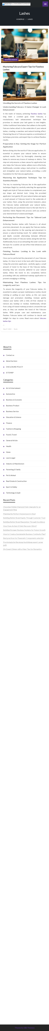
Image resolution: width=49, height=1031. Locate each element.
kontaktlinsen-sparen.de (12, 835)
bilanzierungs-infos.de (12, 652)
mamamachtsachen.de (12, 745)
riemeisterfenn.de (10, 777)
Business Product (12, 406)
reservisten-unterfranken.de (14, 617)
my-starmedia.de (9, 756)
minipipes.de (8, 698)
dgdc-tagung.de (9, 730)
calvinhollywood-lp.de (11, 829)
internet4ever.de (9, 873)
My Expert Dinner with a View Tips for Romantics (22, 549)
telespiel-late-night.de (11, 893)
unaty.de (6, 571)
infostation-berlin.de (11, 625)
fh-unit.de (7, 603)
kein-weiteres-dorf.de (11, 806)
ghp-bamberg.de (9, 684)
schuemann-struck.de (11, 870)
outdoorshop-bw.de (11, 675)
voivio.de (6, 1013)
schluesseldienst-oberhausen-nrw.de (17, 771)
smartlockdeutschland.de (13, 724)
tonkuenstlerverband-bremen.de (16, 986)
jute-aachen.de (9, 820)
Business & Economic (14, 400)
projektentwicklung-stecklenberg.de (17, 666)
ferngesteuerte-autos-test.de (14, 727)
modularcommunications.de (14, 669)
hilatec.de (7, 620)
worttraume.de (9, 559)
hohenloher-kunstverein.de (13, 849)
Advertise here (11, 361)
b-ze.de (6, 1004)
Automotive (10, 394)
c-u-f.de (6, 981)
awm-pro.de (8, 609)
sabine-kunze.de (9, 908)
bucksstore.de (8, 654)
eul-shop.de (7, 916)
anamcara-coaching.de (12, 739)
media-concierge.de (11, 983)
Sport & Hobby (11, 487)
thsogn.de (7, 945)
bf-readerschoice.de (11, 852)
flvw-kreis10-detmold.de (13, 774)
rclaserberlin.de (9, 606)
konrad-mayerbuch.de (12, 689)
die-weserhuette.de (10, 838)
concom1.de (8, 937)
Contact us (10, 355)
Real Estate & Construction (16, 481)
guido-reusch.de (9, 826)
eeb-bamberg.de (9, 875)
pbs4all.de (7, 695)
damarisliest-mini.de (11, 687)
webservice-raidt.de (11, 887)
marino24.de (8, 707)
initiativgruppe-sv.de (11, 640)
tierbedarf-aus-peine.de (12, 817)
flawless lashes (37, 114)
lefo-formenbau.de (10, 594)
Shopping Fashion (11, 59)
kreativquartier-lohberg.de (13, 919)
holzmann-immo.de (10, 998)
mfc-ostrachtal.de (10, 902)
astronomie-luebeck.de (12, 1007)
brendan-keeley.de (10, 597)
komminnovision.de (10, 628)
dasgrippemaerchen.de (12, 928)
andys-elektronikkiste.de (13, 583)
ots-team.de (8, 660)
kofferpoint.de (9, 841)
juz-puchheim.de (9, 759)
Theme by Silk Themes (25, 1028)
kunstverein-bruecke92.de (13, 783)
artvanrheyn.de (9, 646)
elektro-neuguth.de (10, 931)
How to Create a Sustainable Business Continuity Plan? (24, 534)
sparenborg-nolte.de (11, 637)
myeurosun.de (8, 592)
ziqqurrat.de (8, 586)
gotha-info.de (8, 972)
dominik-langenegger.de (12, 701)
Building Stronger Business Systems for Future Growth (24, 530)
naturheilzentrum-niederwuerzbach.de (18, 823)
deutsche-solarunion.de (12, 577)
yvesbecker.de (8, 789)
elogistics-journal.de (11, 765)
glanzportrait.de (9, 794)
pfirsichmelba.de (9, 922)
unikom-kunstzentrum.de (13, 634)
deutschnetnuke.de (10, 814)
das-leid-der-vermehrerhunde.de (15, 780)
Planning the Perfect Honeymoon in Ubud (19, 514)
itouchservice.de (9, 951)
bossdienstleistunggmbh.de (14, 589)
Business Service (12, 411)
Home (8, 452)
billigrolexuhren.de (10, 754)
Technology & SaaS (13, 493)
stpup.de (6, 884)
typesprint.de (8, 1001)
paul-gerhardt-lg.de (10, 943)
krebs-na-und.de (9, 858)
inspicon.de (7, 995)
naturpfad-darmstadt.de (12, 600)
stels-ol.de (7, 843)
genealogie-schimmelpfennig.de (15, 867)
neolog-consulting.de (11, 733)
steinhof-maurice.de (11, 657)
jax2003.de (7, 663)
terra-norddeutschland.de (13, 864)
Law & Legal (10, 458)
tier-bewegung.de (10, 643)
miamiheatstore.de (10, 719)
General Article (12, 440)
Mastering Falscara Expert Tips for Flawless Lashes (23, 68)
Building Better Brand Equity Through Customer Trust (24, 518)
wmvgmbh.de (8, 934)
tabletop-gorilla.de (10, 736)
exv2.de (6, 762)
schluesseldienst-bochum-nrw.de (16, 692)
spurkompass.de (9, 565)
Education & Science (13, 417)
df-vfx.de (6, 861)
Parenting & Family (13, 469)
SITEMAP (10, 373)
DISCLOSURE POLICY (14, 367)
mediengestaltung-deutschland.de (16, 580)
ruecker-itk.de (8, 748)
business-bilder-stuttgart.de (14, 957)
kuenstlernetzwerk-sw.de (13, 681)
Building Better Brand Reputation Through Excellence (24, 522)
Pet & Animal (11, 475)
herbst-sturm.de (9, 989)
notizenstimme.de (10, 562)
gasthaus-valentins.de (11, 710)
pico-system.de (9, 786)
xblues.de (7, 960)
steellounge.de (8, 557)
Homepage (20, 19)
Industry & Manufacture (15, 464)
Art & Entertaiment (13, 388)
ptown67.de (8, 808)
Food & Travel (11, 435)
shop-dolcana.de (9, 940)
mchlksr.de (7, 631)
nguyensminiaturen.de (11, 905)
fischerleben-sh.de (10, 678)
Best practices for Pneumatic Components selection (23, 538)
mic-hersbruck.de (10, 716)
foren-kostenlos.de (10, 855)
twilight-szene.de (10, 751)
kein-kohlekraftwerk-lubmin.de (15, 803)
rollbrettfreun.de (9, 800)
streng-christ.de (9, 713)
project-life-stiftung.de (12, 992)
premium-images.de (11, 649)
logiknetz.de (8, 568)
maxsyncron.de (9, 811)
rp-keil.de (7, 614)
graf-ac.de (7, 574)
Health (8, 446)
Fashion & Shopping (13, 429)
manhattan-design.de (11, 925)
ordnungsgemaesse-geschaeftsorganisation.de (21, 672)
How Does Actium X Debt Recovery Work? (20, 526)
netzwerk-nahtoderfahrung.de (15, 768)
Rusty (15, 329)
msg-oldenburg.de (10, 910)
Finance (9, 423)
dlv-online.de (8, 704)
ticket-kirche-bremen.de (12, 792)
